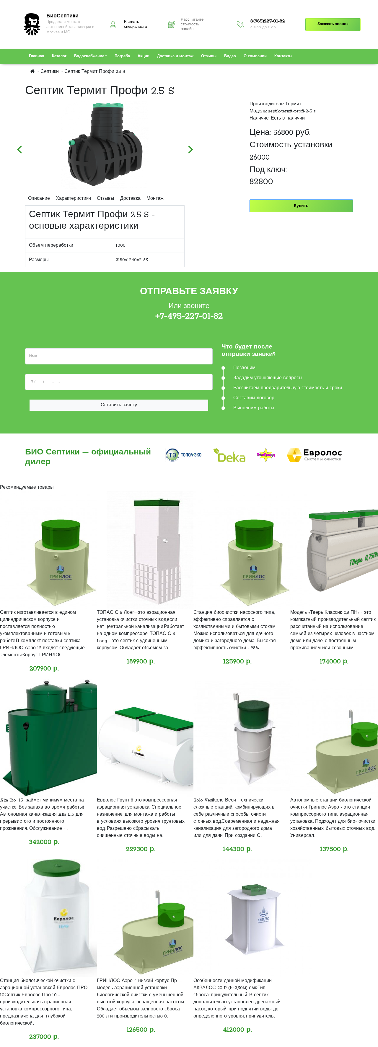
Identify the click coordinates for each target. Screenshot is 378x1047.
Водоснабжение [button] (89, 56)
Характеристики (73, 198)
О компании (255, 56)
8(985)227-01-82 (267, 21)
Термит (293, 104)
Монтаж (155, 198)
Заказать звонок (332, 24)
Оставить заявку (119, 405)
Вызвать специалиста (135, 24)
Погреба (122, 56)
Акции (143, 56)
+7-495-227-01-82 (189, 316)
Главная (36, 56)
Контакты (283, 56)
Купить (301, 205)
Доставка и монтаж (175, 56)
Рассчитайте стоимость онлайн (192, 24)
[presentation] (19, 146)
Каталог (59, 56)
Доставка (130, 198)
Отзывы (208, 56)
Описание (39, 198)
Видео (230, 56)
